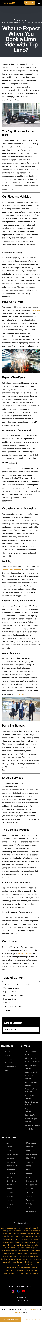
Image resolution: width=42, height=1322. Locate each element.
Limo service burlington (30, 1256)
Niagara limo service (22, 1251)
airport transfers (25, 953)
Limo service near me (8, 1228)
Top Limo (17, 20)
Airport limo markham (24, 1259)
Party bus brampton (19, 1233)
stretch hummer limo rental (13, 1253)
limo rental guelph (31, 1248)
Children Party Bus (16, 1268)
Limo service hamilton (29, 1231)
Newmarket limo (8, 1251)
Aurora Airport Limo (18, 1265)
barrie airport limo (14, 1236)
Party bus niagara (23, 1228)
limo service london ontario (31, 1236)
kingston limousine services (14, 1248)
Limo (26, 20)
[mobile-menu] (38, 3)
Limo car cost (35, 1251)
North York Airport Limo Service (26, 1273)
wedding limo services (11, 570)
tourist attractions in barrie (11, 1256)
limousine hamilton (10, 1239)
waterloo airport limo (30, 1253)
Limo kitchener (18, 1262)
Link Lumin (18, 1312)
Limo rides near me (14, 1231)
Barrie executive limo (8, 1259)
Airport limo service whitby (25, 1242)
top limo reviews (23, 1239)
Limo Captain (34, 1309)
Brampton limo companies (29, 1245)
